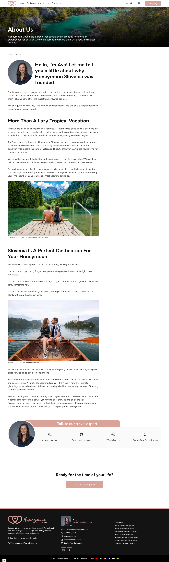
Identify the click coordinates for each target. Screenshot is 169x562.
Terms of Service (62, 558)
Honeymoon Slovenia (28, 538)
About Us (42, 3)
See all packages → (84, 484)
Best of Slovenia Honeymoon (124, 525)
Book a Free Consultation (145, 440)
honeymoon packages (30, 403)
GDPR (53, 558)
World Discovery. (30, 543)
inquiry (30, 406)
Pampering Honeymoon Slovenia (125, 540)
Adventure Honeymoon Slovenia (125, 531)
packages (118, 522)
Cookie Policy (74, 558)
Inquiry (153, 3)
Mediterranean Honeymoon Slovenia (126, 537)
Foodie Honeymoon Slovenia (124, 528)
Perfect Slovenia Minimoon (123, 534)
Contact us (56, 3)
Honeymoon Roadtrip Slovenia (124, 543)
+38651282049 (49, 440)
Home (21, 3)
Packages (31, 3)
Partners (84, 558)
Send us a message (81, 440)
